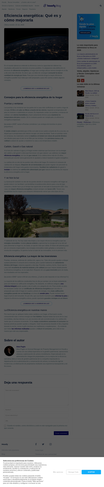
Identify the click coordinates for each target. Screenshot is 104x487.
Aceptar (91, 472)
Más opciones (58, 472)
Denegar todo (73, 472)
